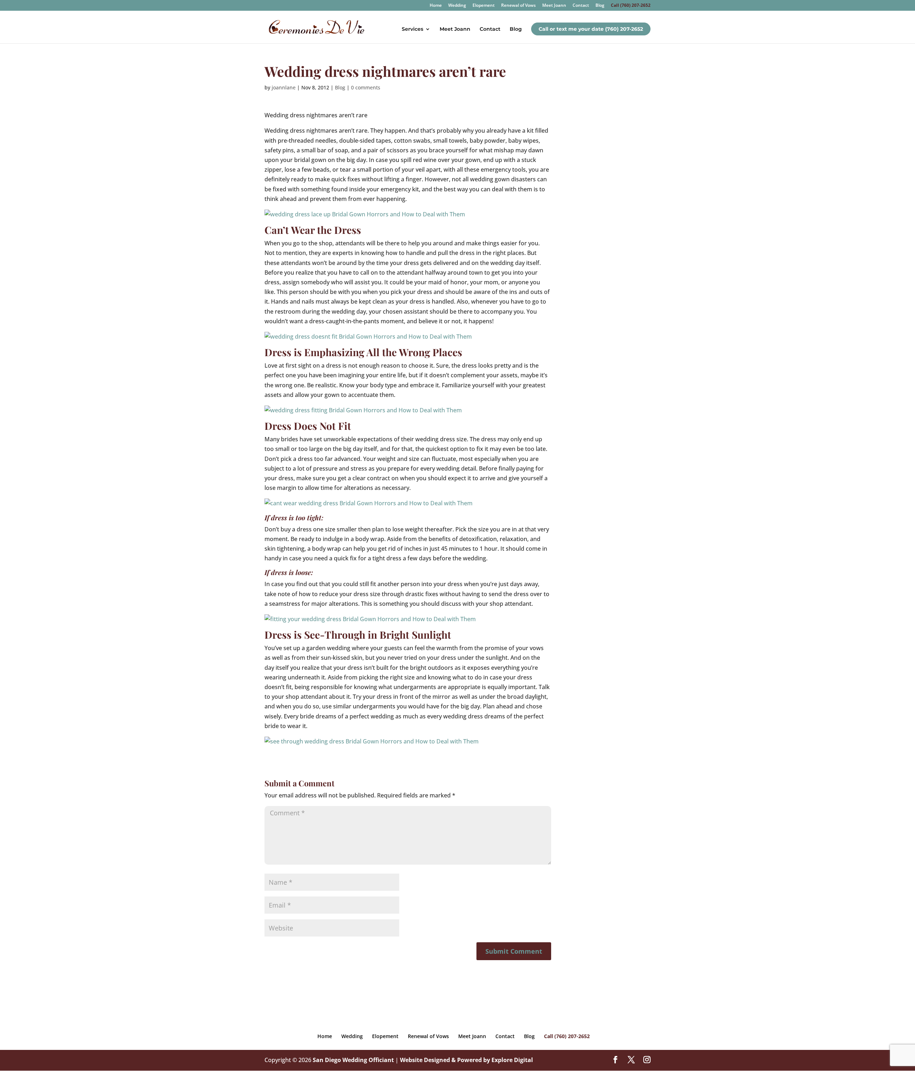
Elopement (484, 5)
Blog (599, 5)
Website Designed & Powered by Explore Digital (466, 1060)
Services (412, 29)
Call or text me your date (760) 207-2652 (591, 29)
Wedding (457, 5)
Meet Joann (554, 5)
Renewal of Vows (518, 5)
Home (436, 5)
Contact (581, 5)
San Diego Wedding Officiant (353, 1060)
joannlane (284, 87)
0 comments (365, 87)
